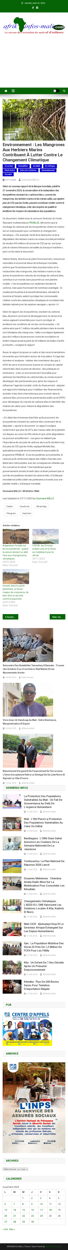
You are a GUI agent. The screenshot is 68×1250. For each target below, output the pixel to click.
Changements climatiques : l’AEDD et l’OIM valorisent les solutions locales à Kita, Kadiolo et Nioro (44, 907)
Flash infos (10, 170)
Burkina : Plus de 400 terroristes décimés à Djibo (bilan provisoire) (12, 617)
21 (14, 1216)
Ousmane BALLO (30, 179)
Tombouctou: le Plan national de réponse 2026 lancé (44, 863)
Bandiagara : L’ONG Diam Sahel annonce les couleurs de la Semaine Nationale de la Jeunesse (43, 844)
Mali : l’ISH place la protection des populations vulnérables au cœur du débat (43, 822)
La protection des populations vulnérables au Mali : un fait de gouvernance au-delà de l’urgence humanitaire (43, 802)
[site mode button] (56, 91)
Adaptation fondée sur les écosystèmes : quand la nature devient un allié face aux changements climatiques (15, 552)
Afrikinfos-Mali (27, 728)
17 (41, 1210)
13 (5, 1210)
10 (41, 1204)
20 (5, 1216)
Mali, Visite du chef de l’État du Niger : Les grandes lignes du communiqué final (58, 617)
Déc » (12, 1229)
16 (32, 1210)
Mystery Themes (53, 1246)
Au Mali (36, 166)
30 (32, 1221)
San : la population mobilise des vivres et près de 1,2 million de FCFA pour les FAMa (44, 947)
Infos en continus (28, 170)
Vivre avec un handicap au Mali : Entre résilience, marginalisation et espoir (29, 722)
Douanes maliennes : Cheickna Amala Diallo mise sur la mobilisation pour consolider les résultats (44, 884)
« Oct (5, 1229)
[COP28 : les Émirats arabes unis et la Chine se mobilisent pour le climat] (45, 536)
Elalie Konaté (27, 677)
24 (41, 1216)
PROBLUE (34, 222)
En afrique (50, 166)
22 (23, 1216)
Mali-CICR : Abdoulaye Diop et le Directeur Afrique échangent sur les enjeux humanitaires (44, 927)
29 (23, 1221)
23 (32, 1216)
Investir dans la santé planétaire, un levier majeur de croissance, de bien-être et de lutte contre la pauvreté (16, 592)
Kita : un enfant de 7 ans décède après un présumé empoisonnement (44, 966)
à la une (9, 166)
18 (50, 1210)
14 (14, 1210)
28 (14, 1221)
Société (8, 174)
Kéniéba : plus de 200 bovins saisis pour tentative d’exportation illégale (41, 985)
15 (23, 1210)
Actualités (23, 166)
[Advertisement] (34, 65)
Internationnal (48, 170)
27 (5, 1221)
